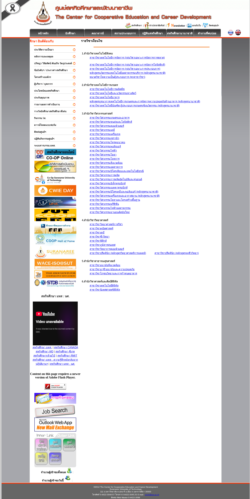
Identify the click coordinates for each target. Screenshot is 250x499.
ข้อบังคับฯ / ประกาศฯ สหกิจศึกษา (49, 70)
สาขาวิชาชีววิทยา (99, 236)
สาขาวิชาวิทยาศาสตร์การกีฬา (106, 224)
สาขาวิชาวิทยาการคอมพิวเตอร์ (107, 249)
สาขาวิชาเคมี (97, 232)
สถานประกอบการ (125, 33)
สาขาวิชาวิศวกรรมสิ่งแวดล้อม (106, 162)
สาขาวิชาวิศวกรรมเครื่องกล (105, 134)
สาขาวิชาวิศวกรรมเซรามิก (104, 138)
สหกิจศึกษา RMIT (67, 355)
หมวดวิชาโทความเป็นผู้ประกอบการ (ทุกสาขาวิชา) (117, 77)
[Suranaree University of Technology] (55, 220)
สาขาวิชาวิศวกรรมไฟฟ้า (103, 150)
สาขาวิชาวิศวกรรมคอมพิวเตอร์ (107, 125)
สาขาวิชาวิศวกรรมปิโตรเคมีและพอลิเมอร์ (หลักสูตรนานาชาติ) (124, 191)
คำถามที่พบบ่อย (207, 33)
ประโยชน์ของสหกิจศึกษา (45, 90)
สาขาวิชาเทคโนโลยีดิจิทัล (104, 285)
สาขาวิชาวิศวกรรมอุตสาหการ (106, 167)
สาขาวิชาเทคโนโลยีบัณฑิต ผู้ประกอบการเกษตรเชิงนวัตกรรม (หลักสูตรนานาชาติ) (134, 105)
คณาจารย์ (98, 33)
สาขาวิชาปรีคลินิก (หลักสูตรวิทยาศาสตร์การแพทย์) (118, 253)
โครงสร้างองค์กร (41, 77)
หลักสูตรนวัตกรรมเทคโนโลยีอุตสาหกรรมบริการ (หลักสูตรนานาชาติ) (127, 72)
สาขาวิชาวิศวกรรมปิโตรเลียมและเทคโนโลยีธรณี (117, 171)
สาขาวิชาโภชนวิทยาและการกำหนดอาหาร (113, 273)
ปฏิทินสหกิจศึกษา (152, 33)
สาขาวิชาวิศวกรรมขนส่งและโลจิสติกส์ (111, 121)
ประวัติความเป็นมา (42, 49)
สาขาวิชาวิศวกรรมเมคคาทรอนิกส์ (109, 187)
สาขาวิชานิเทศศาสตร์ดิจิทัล (105, 289)
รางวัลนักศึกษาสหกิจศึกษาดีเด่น (48, 111)
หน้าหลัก (43, 33)
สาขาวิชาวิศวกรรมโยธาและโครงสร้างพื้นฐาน (115, 199)
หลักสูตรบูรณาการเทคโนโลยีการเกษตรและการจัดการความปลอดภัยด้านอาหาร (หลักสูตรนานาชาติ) (145, 101)
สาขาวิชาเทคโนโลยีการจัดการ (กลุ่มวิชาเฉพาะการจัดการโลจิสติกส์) (127, 64)
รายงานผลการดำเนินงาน (45, 104)
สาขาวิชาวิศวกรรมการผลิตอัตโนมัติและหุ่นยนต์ (116, 179)
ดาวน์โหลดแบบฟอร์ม (43, 125)
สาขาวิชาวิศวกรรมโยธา (103, 154)
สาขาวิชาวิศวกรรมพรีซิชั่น (104, 204)
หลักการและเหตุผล (42, 56)
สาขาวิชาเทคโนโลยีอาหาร (105, 97)
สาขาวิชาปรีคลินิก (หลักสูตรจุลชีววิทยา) (176, 253)
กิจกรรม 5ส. (38, 118)
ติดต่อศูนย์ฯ (38, 132)
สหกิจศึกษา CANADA (66, 347)
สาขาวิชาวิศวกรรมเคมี (102, 130)
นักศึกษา (70, 33)
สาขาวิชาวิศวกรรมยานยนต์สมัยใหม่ (110, 212)
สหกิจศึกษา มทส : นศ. (62, 363)
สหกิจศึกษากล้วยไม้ (44, 355)
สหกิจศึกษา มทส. (42, 347)
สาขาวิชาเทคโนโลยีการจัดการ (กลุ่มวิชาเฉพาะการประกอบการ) (125, 68)
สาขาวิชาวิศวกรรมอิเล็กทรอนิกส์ (108, 183)
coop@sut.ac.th (152, 495)
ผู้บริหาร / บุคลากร (42, 84)
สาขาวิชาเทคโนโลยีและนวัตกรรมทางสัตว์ (113, 93)
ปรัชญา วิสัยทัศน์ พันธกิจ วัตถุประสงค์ (51, 63)
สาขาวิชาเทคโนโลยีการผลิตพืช (107, 89)
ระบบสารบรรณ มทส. (43, 145)
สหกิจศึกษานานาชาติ (180, 33)
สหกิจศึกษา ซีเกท (65, 351)
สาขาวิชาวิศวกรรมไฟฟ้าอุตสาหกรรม (110, 208)
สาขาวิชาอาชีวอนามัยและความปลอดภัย (112, 269)
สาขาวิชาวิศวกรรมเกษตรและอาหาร (109, 117)
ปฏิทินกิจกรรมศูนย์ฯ (42, 138)
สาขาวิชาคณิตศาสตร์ (101, 228)
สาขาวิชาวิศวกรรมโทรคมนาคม (107, 142)
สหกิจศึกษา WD (44, 351)
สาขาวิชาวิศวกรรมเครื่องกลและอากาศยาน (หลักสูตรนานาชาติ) (125, 195)
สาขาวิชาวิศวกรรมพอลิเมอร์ (105, 146)
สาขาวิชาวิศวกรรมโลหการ (105, 158)
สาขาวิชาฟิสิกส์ (98, 240)
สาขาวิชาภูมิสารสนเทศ (102, 244)
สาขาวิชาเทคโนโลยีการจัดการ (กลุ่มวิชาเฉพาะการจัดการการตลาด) (127, 57)
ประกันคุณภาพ (40, 97)
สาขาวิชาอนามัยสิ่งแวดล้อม (105, 265)
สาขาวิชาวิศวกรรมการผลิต (105, 175)
